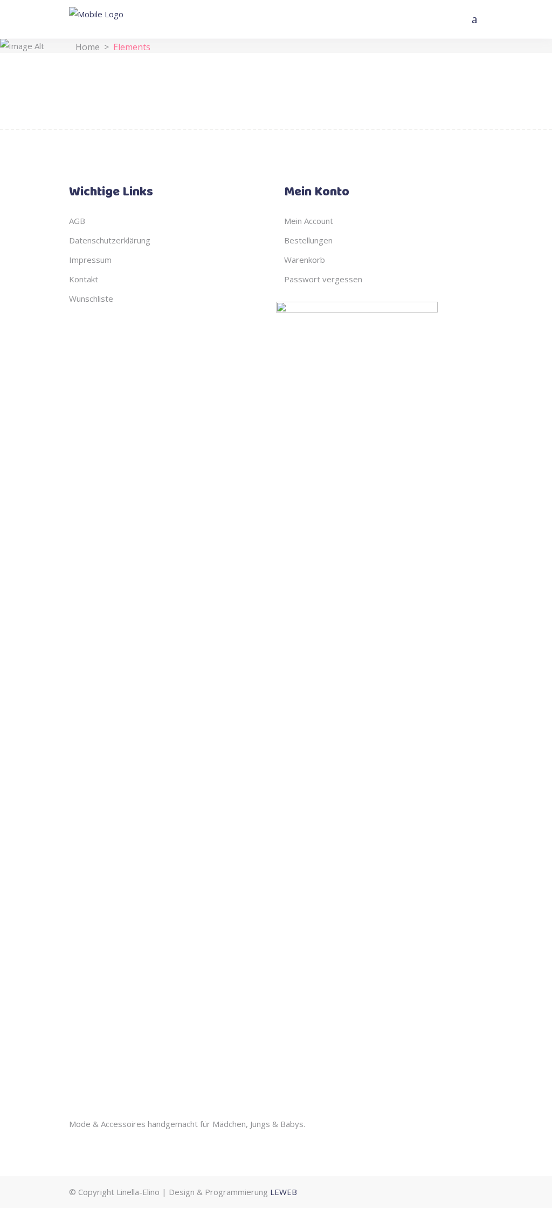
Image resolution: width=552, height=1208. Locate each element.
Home (87, 46)
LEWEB (283, 1191)
